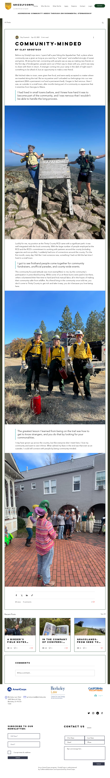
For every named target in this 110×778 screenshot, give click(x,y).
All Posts (8, 22)
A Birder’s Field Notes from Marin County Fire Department (17, 640)
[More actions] (93, 37)
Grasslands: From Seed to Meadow (88, 640)
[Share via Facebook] (16, 595)
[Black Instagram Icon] (93, 713)
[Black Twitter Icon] (88, 713)
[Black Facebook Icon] (102, 713)
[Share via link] (32, 595)
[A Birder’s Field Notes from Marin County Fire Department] (20, 626)
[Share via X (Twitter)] (22, 595)
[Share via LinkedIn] (27, 595)
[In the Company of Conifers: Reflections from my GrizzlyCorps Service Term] (55, 626)
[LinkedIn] (97, 713)
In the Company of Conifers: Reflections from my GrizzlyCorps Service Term (54, 640)
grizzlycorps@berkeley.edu (36, 697)
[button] (45, 6)
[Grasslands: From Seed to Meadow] (89, 626)
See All (103, 614)
